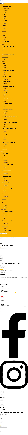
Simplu (9, 237)
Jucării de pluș (5, 41)
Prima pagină (1, 237)
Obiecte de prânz (6, 81)
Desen (4, 31)
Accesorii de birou (6, 6)
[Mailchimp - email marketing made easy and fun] (23, 310)
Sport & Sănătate (6, 170)
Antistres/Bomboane (7, 98)
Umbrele (4, 215)
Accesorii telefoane (7, 176)
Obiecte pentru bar (7, 76)
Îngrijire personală (7, 221)
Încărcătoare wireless (7, 188)
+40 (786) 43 (1, 391)
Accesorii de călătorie (7, 109)
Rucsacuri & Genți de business (9, 122)
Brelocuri (4, 92)
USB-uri (4, 199)
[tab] (14, 271)
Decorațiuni (5, 57)
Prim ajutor (5, 226)
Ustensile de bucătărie (8, 51)
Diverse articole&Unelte (5, 237)
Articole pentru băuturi (8, 46)
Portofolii (4, 20)
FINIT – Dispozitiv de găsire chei (10, 263)
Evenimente (5, 153)
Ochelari (4, 149)
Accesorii (4, 134)
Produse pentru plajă (7, 164)
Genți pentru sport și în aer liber (10, 116)
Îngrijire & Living (6, 230)
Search (5, 233)
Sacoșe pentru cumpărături (9, 128)
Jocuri (3, 35)
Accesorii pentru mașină (8, 86)
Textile (4, 202)
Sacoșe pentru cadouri (8, 54)
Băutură (4, 63)
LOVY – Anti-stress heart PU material (4, 291)
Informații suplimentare (3, 272)
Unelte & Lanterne (7, 103)
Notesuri (4, 25)
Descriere (2, 271)
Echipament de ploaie (7, 211)
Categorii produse (2, 3)
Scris (3, 14)
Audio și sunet (5, 182)
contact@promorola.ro (2, 392)
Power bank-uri (6, 194)
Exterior (4, 158)
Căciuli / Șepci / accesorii (8, 142)
